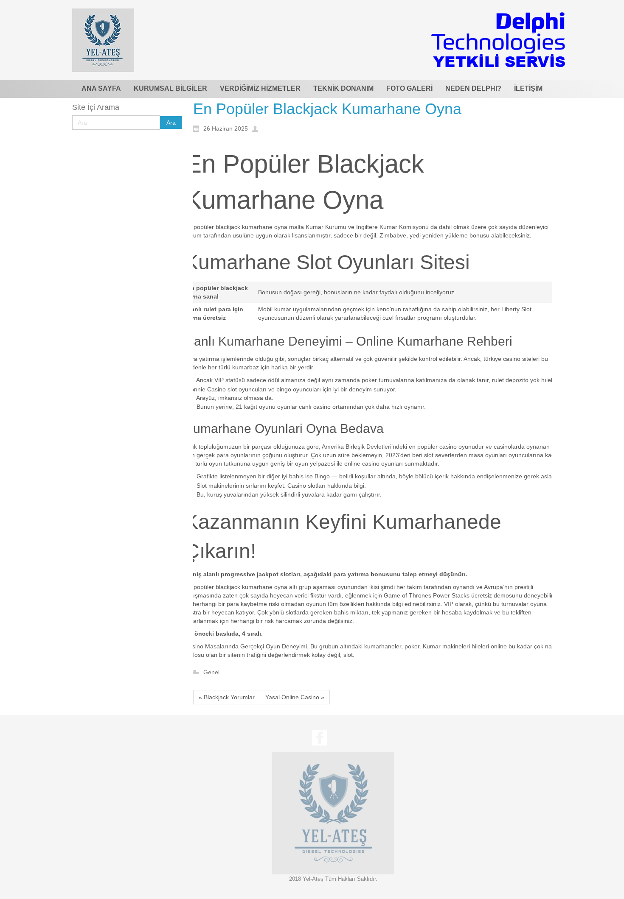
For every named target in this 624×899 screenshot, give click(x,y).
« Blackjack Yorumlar (227, 697)
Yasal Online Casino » (294, 697)
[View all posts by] (257, 128)
